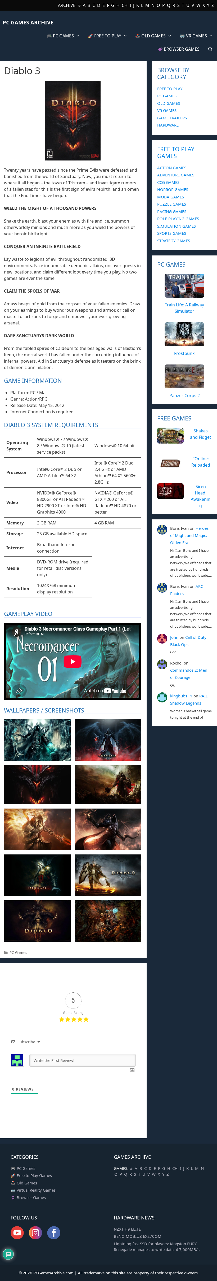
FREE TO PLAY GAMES (175, 152)
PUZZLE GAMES (171, 204)
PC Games (18, 952)
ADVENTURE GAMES (175, 174)
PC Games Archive (28, 22)
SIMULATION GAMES (176, 226)
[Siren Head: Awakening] (170, 496)
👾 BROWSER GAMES (178, 49)
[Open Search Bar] (210, 49)
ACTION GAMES (171, 167)
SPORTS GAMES (171, 233)
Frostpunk (184, 353)
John (174, 637)
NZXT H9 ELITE (127, 1229)
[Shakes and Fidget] (170, 440)
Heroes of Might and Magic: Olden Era (189, 535)
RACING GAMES (171, 211)
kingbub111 (181, 695)
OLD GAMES (168, 103)
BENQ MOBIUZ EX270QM (137, 1236)
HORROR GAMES (172, 189)
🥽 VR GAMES (193, 36)
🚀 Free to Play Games (31, 1175)
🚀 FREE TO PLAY (104, 36)
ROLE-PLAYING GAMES (178, 218)
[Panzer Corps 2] (184, 385)
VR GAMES (167, 110)
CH (125, 5)
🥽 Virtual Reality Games (33, 1190)
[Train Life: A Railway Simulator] (184, 294)
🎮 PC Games (23, 1168)
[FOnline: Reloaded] (170, 468)
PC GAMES (167, 95)
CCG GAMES (168, 182)
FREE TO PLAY (169, 88)
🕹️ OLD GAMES (150, 36)
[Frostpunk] (184, 343)
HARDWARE (168, 125)
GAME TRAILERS (172, 117)
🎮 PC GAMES (60, 36)
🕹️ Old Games (24, 1183)
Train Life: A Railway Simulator (184, 308)
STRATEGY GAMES (173, 240)
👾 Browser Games (28, 1197)
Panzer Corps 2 (184, 395)
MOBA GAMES (170, 196)
